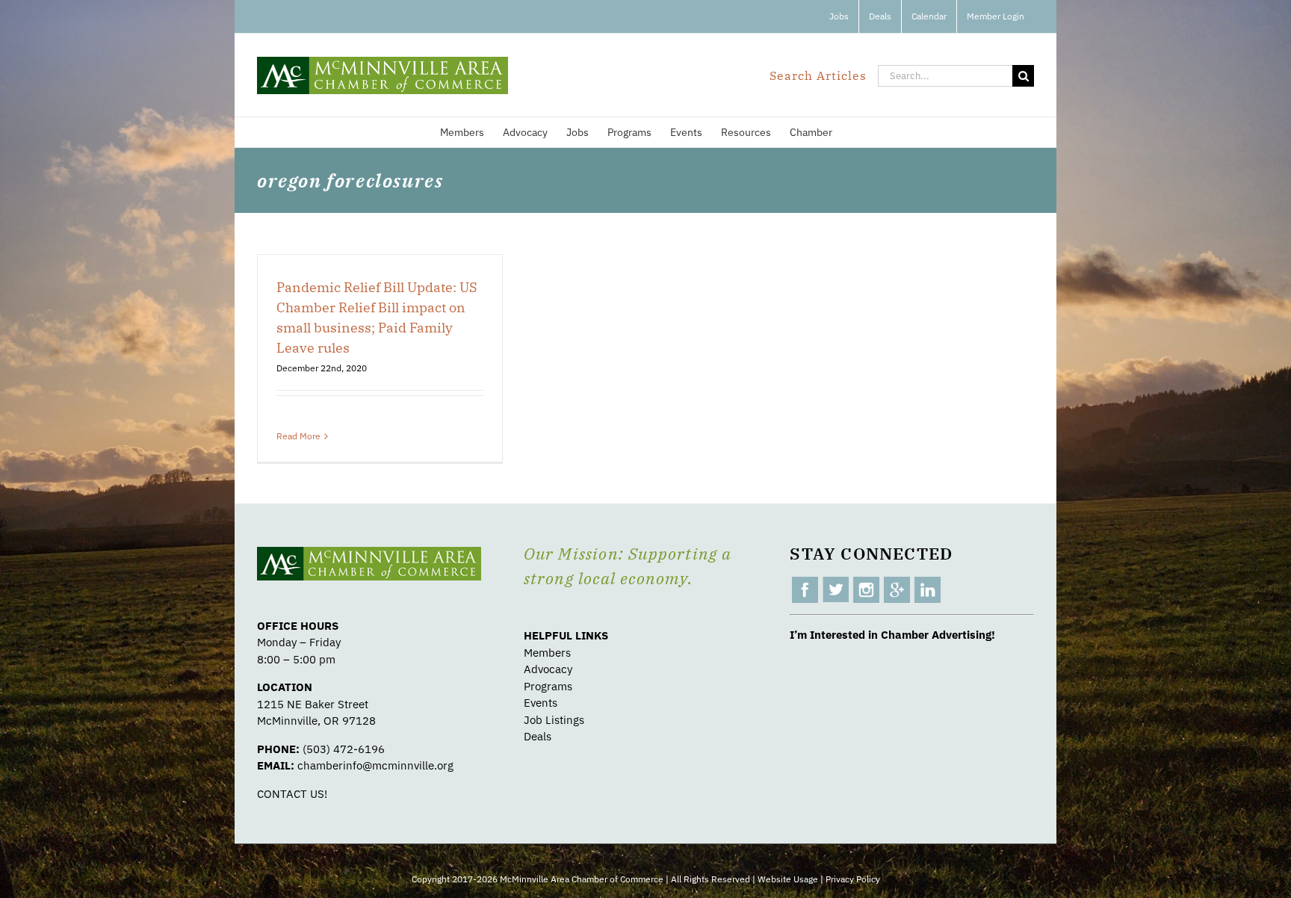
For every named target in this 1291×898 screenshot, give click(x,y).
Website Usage (788, 879)
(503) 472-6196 (344, 749)
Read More (298, 436)
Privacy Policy (853, 879)
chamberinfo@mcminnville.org (375, 765)
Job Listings (554, 720)
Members (547, 652)
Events (540, 703)
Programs (548, 686)
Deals (537, 736)
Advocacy (548, 669)
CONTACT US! (292, 794)
